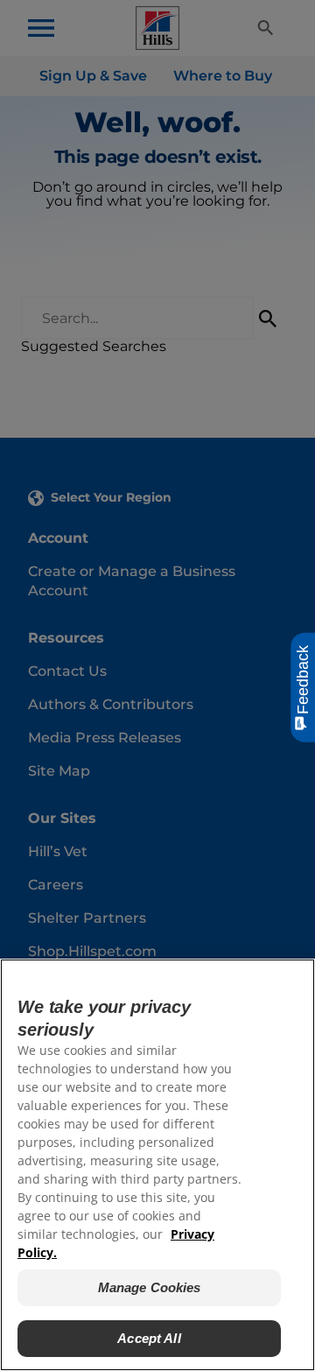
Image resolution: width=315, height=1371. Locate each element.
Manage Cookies (149, 1287)
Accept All (149, 1338)
